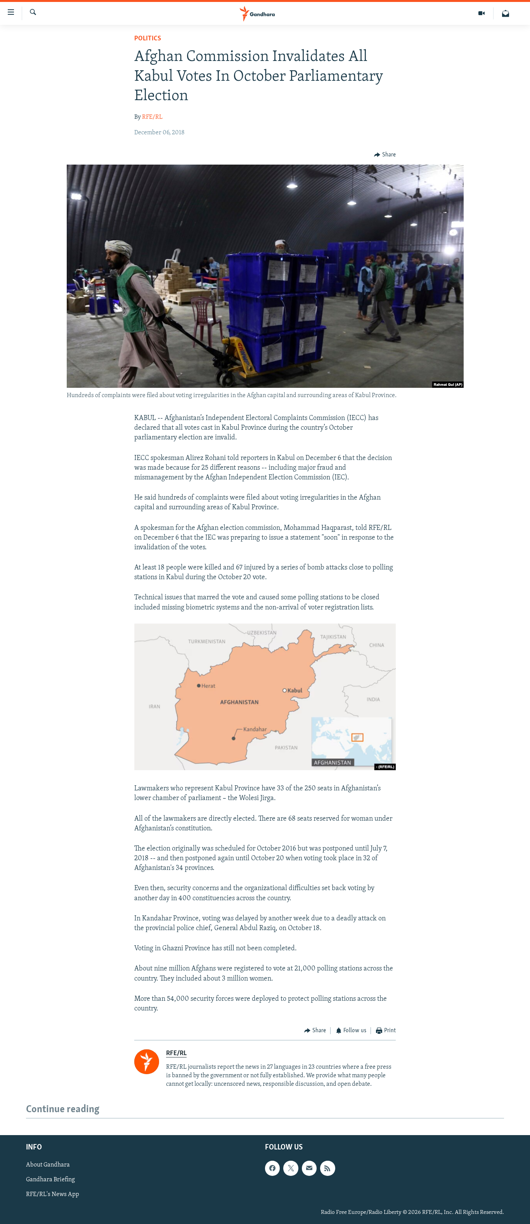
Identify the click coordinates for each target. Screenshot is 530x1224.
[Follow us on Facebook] (272, 1168)
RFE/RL (152, 117)
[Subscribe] (309, 1168)
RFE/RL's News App (52, 1194)
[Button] (385, 155)
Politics (147, 38)
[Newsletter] (506, 13)
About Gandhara (48, 1165)
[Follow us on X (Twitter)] (290, 1168)
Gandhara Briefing (50, 1180)
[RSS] (327, 1168)
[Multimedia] (482, 13)
